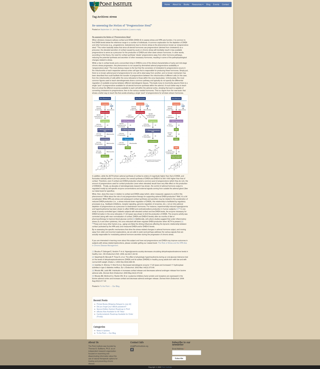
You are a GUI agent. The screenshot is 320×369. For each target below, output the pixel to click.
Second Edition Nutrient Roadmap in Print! (113, 309)
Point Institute (167, 367)
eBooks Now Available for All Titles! (110, 311)
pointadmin (124, 29)
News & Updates (103, 330)
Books (186, 4)
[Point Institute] (110, 7)
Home (167, 4)
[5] (93, 223)
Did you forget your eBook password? (111, 306)
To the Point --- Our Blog (109, 286)
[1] (177, 209)
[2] (179, 208)
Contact (225, 4)
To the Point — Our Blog (106, 333)
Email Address (178, 348)
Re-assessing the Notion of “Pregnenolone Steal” (122, 25)
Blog (208, 4)
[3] (134, 219)
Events (216, 4)
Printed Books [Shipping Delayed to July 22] (114, 304)
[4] (182, 221)
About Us (177, 4)
